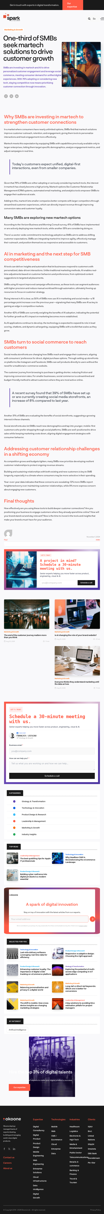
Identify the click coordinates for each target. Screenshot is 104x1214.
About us (7, 1168)
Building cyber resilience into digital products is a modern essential (33, 876)
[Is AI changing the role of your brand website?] (77, 601)
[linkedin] (14, 1149)
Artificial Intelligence (17, 1030)
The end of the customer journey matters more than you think (25, 636)
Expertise (38, 1119)
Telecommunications (79, 1157)
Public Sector (76, 1152)
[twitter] (9, 1149)
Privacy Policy (95, 1210)
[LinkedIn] (16, 96)
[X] (11, 96)
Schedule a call (86, 583)
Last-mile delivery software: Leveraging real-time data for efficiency (33, 954)
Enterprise (56, 1149)
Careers (7, 1162)
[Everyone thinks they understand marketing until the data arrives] (77, 648)
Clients (91, 1119)
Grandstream (94, 1158)
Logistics (74, 1131)
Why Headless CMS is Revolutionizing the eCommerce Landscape (80, 859)
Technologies (58, 1119)
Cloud (54, 1144)
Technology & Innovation (33, 808)
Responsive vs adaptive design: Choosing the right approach (79, 954)
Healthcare (74, 1126)
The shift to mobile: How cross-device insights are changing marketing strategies (34, 1005)
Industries (75, 1119)
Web (53, 1131)
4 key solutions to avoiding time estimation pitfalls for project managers (80, 1005)
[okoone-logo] (12, 1118)
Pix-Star (91, 1162)
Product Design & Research (34, 814)
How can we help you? (19, 758)
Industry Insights (29, 834)
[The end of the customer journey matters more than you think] (26, 601)
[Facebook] (6, 96)
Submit (92, 919)
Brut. (90, 1131)
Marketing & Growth (13, 29)
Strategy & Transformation (33, 801)
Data (53, 1153)
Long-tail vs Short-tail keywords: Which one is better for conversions (80, 988)
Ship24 (91, 1144)
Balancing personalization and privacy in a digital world (34, 988)
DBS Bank (92, 1153)
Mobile (54, 1126)
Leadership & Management (34, 821)
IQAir (90, 1126)
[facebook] (4, 1149)
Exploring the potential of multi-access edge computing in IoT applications (80, 971)
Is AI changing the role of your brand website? (76, 635)
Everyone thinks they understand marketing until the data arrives (77, 683)
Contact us (8, 1157)
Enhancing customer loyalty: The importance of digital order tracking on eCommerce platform (35, 971)
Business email (16, 745)
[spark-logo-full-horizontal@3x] (12, 13)
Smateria (92, 1149)
